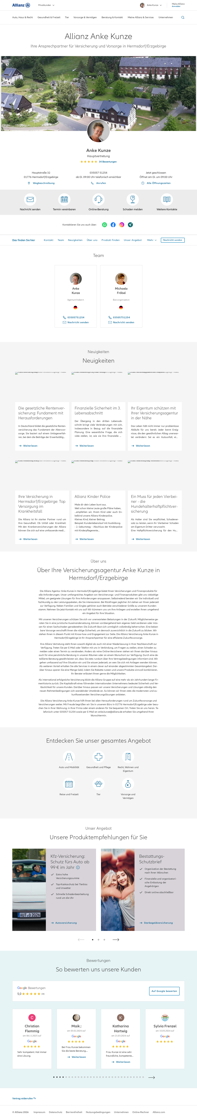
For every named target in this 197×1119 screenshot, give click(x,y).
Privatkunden (44, 5)
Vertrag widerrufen (22, 1098)
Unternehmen (121, 1112)
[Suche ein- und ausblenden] (182, 17)
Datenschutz (55, 1112)
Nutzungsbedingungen (98, 1112)
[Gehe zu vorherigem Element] (44, 1077)
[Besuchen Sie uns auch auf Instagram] (121, 224)
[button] (98, 131)
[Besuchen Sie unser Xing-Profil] (130, 224)
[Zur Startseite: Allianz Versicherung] (21, 5)
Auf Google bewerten (164, 991)
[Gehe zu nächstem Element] (152, 1077)
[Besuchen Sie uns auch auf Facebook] (113, 224)
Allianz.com (159, 1112)
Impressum (39, 1112)
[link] (98, 202)
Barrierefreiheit (74, 1112)
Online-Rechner (140, 1112)
